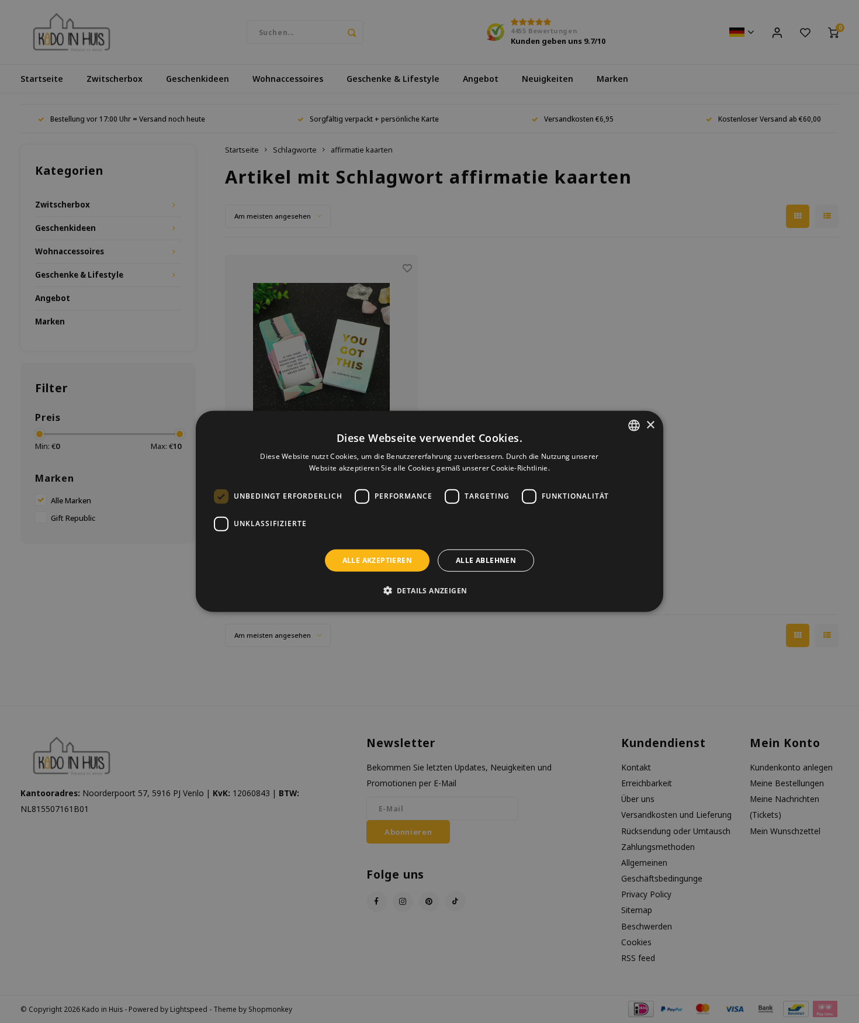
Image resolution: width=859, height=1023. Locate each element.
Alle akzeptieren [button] (377, 560)
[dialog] (429, 511)
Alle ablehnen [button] (486, 560)
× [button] (650, 424)
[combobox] (634, 425)
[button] (429, 590)
